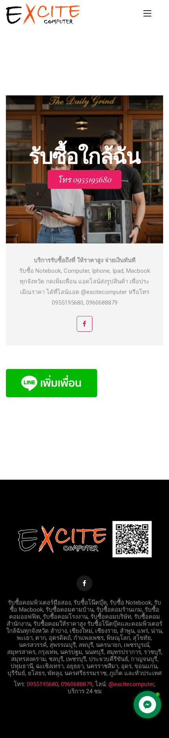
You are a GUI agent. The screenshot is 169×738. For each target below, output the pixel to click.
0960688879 (76, 684)
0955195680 (42, 684)
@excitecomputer (131, 684)
